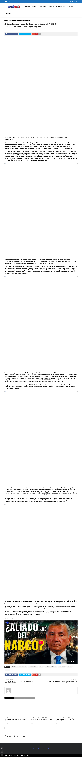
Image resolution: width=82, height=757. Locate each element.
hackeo (41, 666)
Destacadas (43, 6)
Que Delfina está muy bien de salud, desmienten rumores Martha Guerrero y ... (62, 682)
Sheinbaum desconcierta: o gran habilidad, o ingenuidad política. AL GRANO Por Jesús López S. (15, 719)
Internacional (8, 13)
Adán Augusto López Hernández (18, 666)
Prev (6, 727)
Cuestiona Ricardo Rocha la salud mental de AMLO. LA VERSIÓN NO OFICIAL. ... (19, 682)
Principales (34, 6)
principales (69, 666)
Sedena (7, 669)
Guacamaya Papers (32, 666)
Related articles (9, 697)
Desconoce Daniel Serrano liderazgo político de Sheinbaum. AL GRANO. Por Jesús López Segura (64, 719)
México (10, 20)
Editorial (27, 6)
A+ (2, 748)
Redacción (6, 30)
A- (2, 755)
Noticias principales (22, 20)
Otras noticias (71, 6)
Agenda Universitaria (60, 6)
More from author (19, 697)
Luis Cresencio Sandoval (50, 666)
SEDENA (28, 20)
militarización (15, 20)
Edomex (51, 6)
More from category (30, 697)
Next (9, 727)
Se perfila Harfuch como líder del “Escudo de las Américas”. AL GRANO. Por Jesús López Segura (41, 719)
